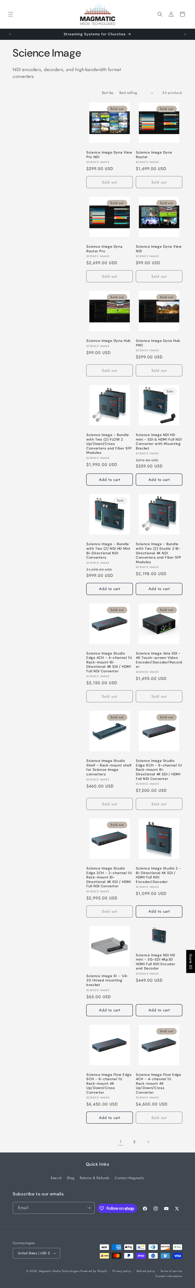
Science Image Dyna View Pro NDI (109, 154)
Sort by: (108, 92)
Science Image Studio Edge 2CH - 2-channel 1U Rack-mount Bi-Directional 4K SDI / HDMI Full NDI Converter (109, 877)
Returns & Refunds (94, 1177)
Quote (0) (190, 961)
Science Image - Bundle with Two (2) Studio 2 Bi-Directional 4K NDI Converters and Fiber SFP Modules (158, 553)
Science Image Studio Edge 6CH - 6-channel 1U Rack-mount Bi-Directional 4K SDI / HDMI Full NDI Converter (159, 770)
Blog (70, 1177)
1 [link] (121, 1142)
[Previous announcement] (9, 34)
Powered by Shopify (93, 1271)
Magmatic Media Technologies (59, 1271)
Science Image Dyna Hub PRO (158, 343)
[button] (10, 14)
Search (56, 1177)
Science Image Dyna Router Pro (104, 248)
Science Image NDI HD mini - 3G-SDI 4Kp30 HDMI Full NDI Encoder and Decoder (155, 962)
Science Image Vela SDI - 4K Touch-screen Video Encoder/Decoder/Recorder (159, 660)
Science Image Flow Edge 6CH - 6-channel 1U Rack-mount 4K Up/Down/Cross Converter (109, 1084)
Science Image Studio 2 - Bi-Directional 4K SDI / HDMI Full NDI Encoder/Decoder (158, 875)
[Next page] (148, 1141)
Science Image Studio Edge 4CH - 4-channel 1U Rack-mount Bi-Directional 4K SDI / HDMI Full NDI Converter (109, 662)
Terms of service (171, 1271)
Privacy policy (121, 1271)
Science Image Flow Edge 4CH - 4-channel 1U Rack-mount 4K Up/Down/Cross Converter (158, 1084)
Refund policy (146, 1271)
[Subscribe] (88, 1208)
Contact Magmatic (129, 1177)
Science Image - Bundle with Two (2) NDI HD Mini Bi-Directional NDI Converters (108, 551)
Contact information (168, 1276)
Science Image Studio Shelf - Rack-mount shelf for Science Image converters (109, 767)
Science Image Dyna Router (154, 154)
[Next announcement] (185, 34)
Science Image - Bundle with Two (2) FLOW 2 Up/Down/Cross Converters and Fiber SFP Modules (109, 444)
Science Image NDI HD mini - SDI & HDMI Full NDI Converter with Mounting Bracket (159, 441)
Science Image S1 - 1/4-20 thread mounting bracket (107, 980)
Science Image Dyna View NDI (159, 248)
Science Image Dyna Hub (108, 341)
